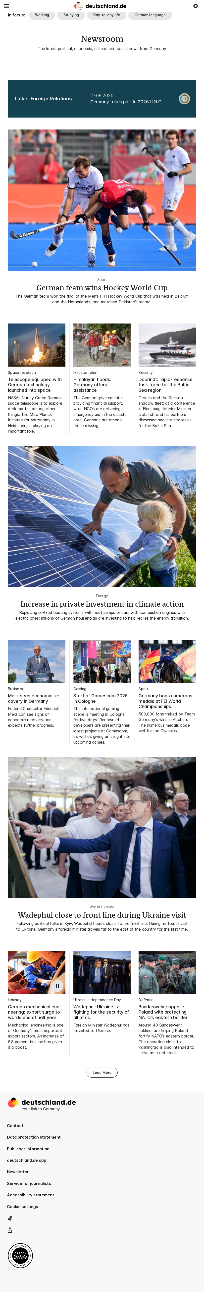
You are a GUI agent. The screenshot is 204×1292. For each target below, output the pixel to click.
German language (150, 15)
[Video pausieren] (57, 986)
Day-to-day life (106, 15)
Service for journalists (29, 1183)
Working (42, 15)
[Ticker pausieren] (184, 99)
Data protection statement (34, 1137)
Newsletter (18, 1171)
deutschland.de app (26, 1160)
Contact (15, 1125)
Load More (102, 1072)
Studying (71, 15)
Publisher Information (28, 1148)
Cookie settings (22, 1206)
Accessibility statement (30, 1194)
